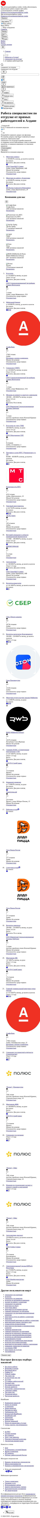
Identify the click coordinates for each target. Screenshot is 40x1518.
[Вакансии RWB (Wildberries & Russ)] (22, 719)
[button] (3, 41)
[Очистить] (4, 72)
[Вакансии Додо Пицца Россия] (22, 831)
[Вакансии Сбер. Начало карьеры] (22, 603)
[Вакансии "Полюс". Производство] (22, 1073)
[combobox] (10, 67)
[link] (4, 36)
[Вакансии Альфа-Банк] (22, 328)
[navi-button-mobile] (3, 47)
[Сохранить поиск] (3, 77)
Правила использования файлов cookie (14, 16)
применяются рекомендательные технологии (18, 1495)
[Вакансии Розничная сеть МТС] (22, 475)
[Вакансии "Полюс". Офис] (22, 1154)
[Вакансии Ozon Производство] (22, 662)
